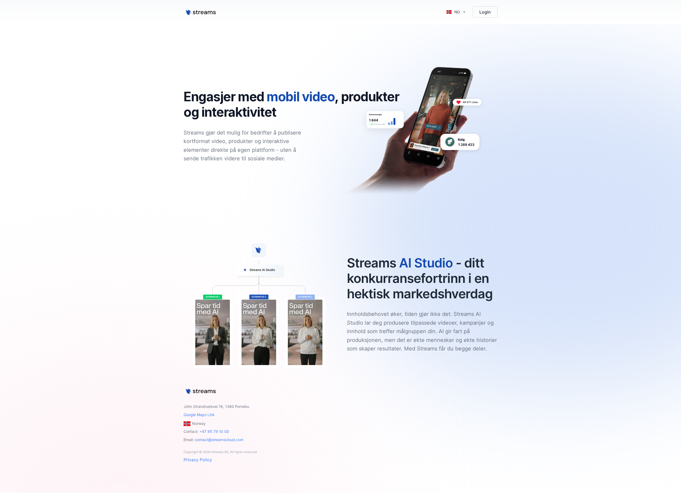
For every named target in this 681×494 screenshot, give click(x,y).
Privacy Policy (198, 459)
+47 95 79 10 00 (214, 431)
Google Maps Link (199, 414)
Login (485, 12)
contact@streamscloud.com (219, 439)
